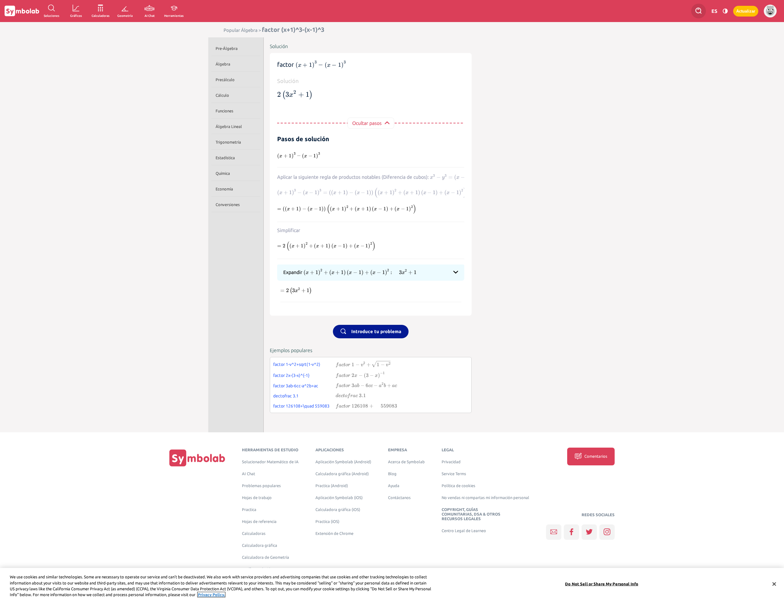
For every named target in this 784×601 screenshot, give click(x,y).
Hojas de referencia (259, 521)
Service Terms (454, 473)
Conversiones (228, 204)
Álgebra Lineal (229, 126)
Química (223, 173)
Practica (249, 509)
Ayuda (393, 485)
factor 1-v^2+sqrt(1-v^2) (296, 364)
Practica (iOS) (327, 521)
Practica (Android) (331, 485)
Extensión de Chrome (334, 533)
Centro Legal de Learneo (464, 530)
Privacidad (451, 462)
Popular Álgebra (241, 30)
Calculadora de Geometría (265, 557)
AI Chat (248, 473)
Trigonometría (228, 142)
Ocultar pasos (367, 123)
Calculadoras (254, 533)
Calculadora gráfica (259, 545)
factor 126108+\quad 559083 (301, 406)
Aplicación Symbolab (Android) (343, 462)
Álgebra (223, 64)
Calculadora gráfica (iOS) (337, 509)
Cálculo (222, 95)
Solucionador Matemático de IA (270, 462)
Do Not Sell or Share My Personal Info (601, 584)
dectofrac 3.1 (286, 396)
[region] (392, 584)
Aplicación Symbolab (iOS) (339, 497)
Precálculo (225, 79)
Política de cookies (458, 485)
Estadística (225, 158)
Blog (392, 473)
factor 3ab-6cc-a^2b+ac (295, 386)
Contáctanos (399, 497)
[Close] (774, 584)
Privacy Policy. (211, 594)
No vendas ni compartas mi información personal (485, 497)
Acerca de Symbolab (406, 462)
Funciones (224, 111)
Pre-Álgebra (227, 48)
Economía (224, 189)
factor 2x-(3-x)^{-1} (291, 375)
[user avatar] (770, 11)
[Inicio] (197, 458)
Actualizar (745, 11)
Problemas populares (261, 485)
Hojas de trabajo (257, 497)
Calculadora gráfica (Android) (342, 473)
